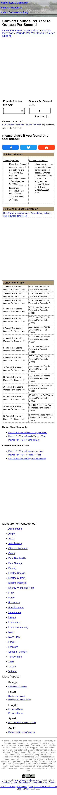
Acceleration (15, 529)
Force (11, 597)
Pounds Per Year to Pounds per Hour (24, 455)
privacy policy (30, 761)
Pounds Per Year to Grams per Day (24, 440)
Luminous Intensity (18, 627)
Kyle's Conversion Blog (14, 12)
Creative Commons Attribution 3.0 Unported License (24, 782)
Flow (11, 592)
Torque (12, 666)
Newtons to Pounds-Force (19, 700)
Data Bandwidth (17, 558)
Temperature (15, 656)
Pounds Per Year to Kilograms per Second (27, 458)
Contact (25, 789)
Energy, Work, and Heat (21, 588)
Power (11, 642)
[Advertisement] (28, 68)
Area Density (15, 543)
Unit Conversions (8, 786)
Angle (11, 533)
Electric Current (16, 578)
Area (11, 538)
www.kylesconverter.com (26, 780)
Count (11, 553)
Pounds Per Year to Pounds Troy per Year (26, 436)
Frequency (14, 602)
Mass (11, 632)
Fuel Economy (16, 607)
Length (12, 617)
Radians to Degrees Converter (21, 732)
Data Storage (15, 563)
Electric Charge (16, 573)
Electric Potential (17, 583)
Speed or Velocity (17, 651)
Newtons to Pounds (17, 696)
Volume (12, 671)
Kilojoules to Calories (17, 686)
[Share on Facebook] (10, 147)
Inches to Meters (15, 709)
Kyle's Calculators (11, 7)
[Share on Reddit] (46, 147)
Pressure (13, 647)
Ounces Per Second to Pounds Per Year (21, 124)
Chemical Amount (18, 548)
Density (12, 568)
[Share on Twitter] (28, 147)
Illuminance (14, 612)
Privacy (52, 782)
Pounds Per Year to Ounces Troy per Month (27, 432)
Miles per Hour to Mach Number (22, 722)
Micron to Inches (15, 713)
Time (11, 661)
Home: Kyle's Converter (14, 2)
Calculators (22, 786)
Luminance (14, 622)
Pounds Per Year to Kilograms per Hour (25, 451)
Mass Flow (14, 637)
